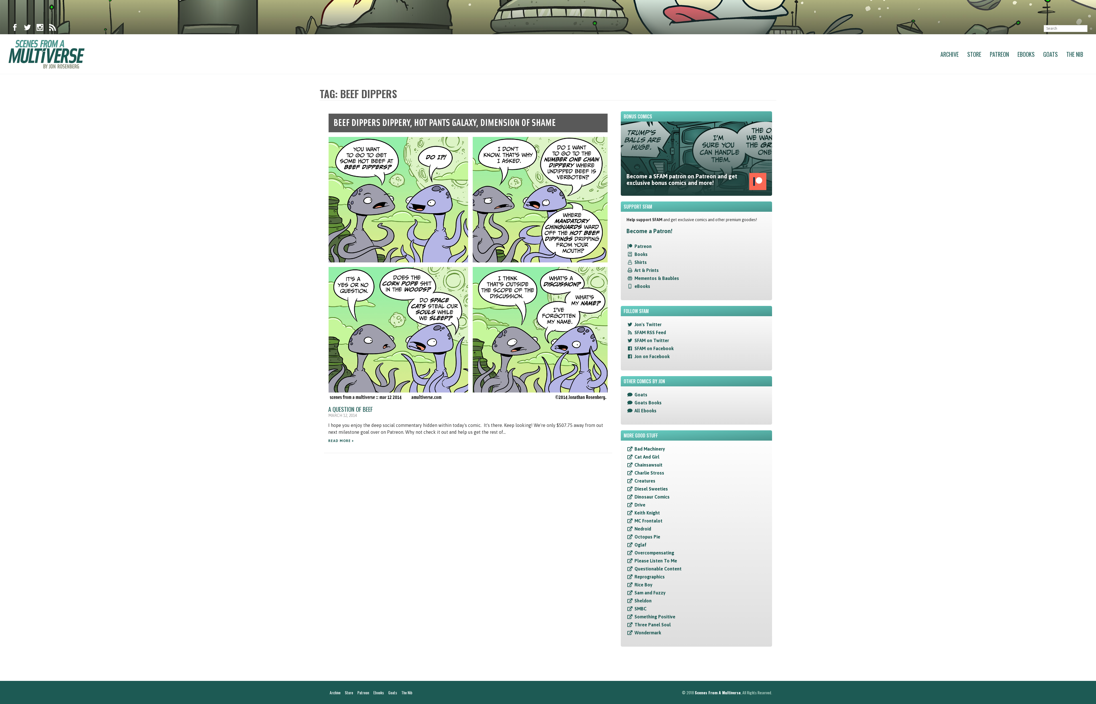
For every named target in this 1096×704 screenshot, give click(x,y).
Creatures (644, 480)
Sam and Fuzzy (650, 592)
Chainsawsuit (648, 464)
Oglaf (640, 544)
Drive (639, 504)
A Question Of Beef (350, 409)
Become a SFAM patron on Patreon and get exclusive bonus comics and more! (681, 179)
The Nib (1074, 54)
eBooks (642, 286)
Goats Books (648, 402)
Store (974, 54)
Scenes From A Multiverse (718, 692)
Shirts (640, 262)
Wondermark (647, 632)
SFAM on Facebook (654, 348)
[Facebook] (15, 28)
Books (641, 254)
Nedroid (642, 528)
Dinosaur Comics (652, 496)
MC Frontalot (648, 520)
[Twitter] (27, 28)
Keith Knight (647, 512)
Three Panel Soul (652, 624)
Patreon (999, 54)
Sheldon (643, 600)
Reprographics (649, 576)
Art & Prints (646, 270)
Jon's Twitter (648, 324)
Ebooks (1026, 54)
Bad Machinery (649, 448)
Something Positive (654, 616)
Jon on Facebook (652, 356)
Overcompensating (654, 552)
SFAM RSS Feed (650, 332)
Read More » (341, 441)
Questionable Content (658, 568)
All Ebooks (645, 410)
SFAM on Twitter (651, 340)
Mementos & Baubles (656, 278)
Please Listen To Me (655, 560)
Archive (949, 54)
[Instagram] (40, 28)
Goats (1050, 54)
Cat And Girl (646, 456)
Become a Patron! (649, 231)
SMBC (640, 608)
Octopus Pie (647, 536)
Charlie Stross (649, 472)
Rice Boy (643, 584)
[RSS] (52, 28)
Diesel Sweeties (651, 488)
